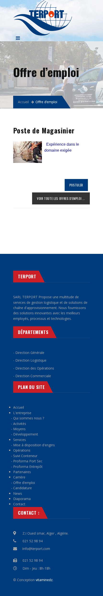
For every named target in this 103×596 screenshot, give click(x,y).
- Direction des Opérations (33, 368)
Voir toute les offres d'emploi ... (61, 198)
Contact (19, 504)
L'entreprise (22, 413)
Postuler (76, 185)
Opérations (21, 450)
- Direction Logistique (29, 360)
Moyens (19, 429)
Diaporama (22, 498)
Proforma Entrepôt (28, 466)
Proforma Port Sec (27, 461)
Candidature (22, 488)
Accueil (23, 102)
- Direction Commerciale (32, 376)
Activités (19, 423)
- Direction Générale (28, 352)
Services (19, 439)
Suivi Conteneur (25, 455)
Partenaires (22, 472)
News (17, 493)
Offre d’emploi (24, 482)
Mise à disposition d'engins (34, 445)
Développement (25, 434)
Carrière (19, 477)
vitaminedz (44, 580)
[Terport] (42, 2)
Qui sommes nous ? (28, 418)
